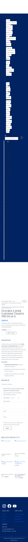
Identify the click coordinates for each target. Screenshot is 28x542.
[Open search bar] (5, 136)
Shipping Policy (18, 519)
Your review (6, 401)
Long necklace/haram (14, 307)
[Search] (8, 142)
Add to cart (11, 332)
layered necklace (5, 307)
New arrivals (8, 308)
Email (4, 417)
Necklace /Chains (8, 301)
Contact (4, 521)
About (3, 519)
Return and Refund (19, 521)
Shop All (4, 516)
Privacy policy (18, 516)
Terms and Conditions (20, 514)
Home (2, 301)
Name (5, 411)
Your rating (6, 398)
